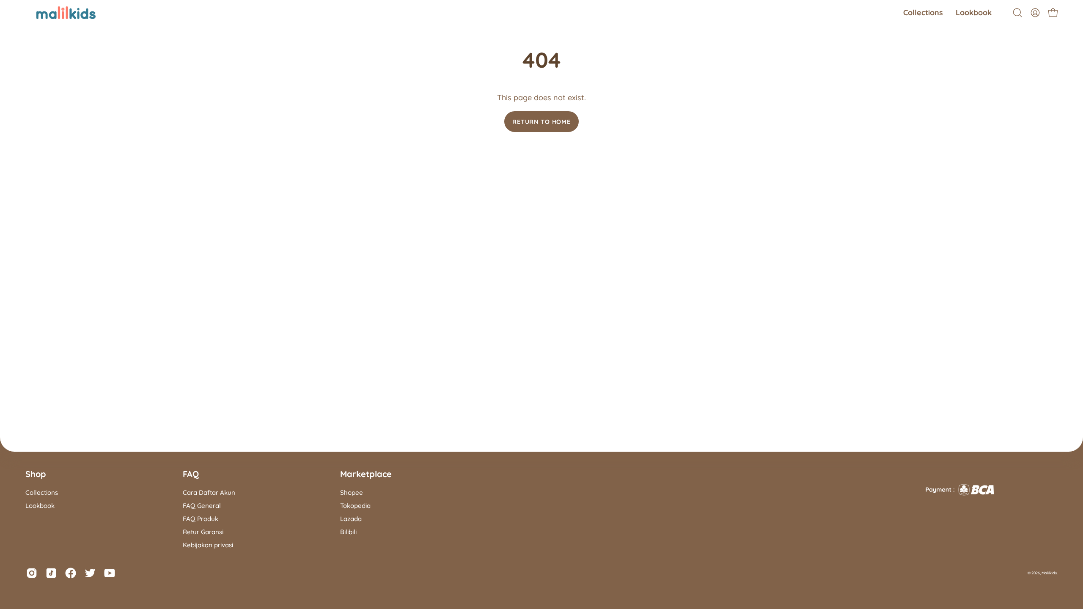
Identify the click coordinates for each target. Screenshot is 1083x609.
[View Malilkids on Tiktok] (51, 573)
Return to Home (541, 122)
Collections (41, 492)
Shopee (351, 492)
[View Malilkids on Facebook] (70, 573)
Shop (35, 474)
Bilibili (348, 532)
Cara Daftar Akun (209, 492)
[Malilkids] (55, 12)
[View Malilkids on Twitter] (90, 573)
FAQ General (202, 506)
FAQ (191, 474)
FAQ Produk (200, 519)
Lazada (351, 519)
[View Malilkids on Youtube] (109, 573)
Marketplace (366, 474)
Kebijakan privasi (208, 545)
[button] (923, 12)
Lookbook (40, 506)
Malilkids (1049, 573)
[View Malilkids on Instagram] (31, 573)
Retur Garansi (203, 532)
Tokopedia (355, 506)
